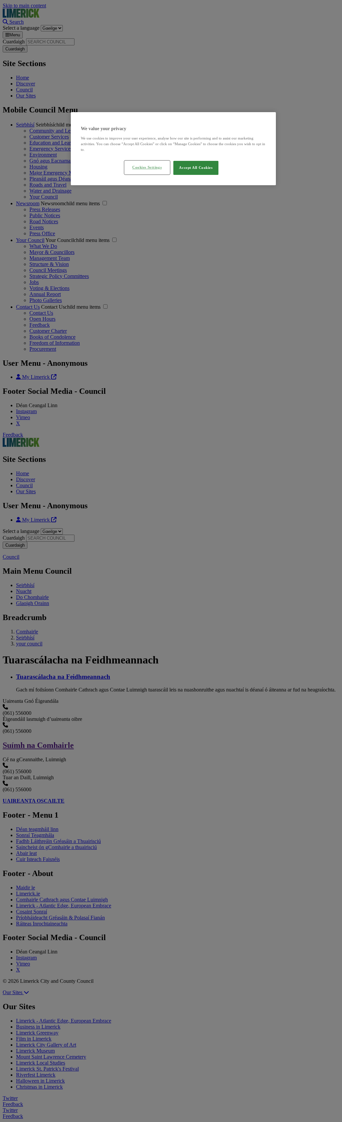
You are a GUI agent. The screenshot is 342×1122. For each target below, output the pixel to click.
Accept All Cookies (195, 168)
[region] (173, 148)
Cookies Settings (147, 167)
